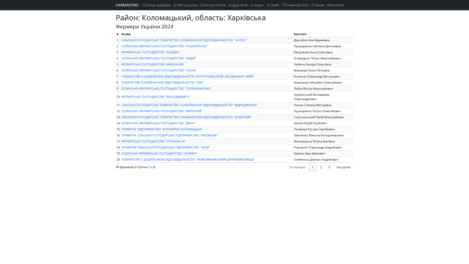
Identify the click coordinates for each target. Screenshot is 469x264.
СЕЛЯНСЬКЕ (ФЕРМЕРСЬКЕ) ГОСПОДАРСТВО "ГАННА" (159, 70)
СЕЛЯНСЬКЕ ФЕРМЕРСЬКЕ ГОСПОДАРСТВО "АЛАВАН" (159, 153)
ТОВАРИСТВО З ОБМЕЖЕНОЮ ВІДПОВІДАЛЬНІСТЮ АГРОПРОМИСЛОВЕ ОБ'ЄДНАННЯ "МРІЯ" (187, 76)
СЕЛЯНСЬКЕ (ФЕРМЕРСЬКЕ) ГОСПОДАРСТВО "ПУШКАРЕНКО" (164, 46)
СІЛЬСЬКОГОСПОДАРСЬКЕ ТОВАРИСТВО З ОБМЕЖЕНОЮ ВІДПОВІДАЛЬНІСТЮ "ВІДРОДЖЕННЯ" (189, 105)
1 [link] (312, 167)
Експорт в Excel (214, 5)
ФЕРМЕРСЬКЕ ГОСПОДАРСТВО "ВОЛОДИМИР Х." (156, 97)
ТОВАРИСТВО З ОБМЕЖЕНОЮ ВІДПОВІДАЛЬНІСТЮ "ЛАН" (162, 82)
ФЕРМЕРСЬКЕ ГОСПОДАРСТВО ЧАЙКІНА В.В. (152, 64)
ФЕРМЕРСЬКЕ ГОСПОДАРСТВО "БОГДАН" (150, 52)
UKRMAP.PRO (127, 5)
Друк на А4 (240, 5)
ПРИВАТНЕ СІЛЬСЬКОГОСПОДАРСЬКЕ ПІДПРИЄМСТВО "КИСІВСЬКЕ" (169, 135)
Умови (319, 5)
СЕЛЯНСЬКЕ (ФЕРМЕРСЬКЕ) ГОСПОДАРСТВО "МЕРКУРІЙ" (161, 111)
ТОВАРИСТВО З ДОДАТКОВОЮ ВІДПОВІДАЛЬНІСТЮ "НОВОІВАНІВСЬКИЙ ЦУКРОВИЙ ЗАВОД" (187, 159)
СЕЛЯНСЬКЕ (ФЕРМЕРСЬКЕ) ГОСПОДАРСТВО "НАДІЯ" (158, 58)
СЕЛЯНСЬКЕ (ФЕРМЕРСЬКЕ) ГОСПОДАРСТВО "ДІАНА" (158, 123)
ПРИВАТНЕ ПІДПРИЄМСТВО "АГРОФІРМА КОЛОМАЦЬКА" (162, 129)
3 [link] (329, 167)
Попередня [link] (297, 167)
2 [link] (321, 167)
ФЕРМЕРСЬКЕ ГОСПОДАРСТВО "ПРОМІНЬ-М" (153, 141)
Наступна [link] (343, 167)
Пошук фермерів (158, 5)
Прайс (274, 5)
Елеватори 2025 (297, 5)
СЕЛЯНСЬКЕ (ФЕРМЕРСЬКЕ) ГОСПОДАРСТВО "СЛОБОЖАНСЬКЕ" (166, 89)
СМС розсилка (186, 5)
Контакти (337, 5)
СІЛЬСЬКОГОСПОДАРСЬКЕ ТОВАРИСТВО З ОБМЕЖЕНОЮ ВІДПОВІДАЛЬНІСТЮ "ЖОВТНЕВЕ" (186, 117)
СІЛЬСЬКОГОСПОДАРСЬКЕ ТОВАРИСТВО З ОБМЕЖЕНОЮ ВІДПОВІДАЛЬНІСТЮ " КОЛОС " (184, 40)
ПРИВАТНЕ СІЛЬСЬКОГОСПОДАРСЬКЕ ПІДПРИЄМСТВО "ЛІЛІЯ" (165, 147)
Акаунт (258, 5)
